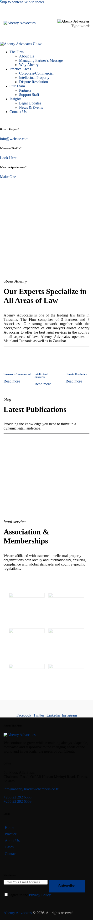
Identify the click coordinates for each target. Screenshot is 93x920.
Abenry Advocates (18, 913)
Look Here (8, 158)
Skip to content (11, 2)
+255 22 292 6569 (17, 801)
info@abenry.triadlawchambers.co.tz (31, 789)
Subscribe (66, 886)
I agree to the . (30, 895)
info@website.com (14, 139)
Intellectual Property (41, 375)
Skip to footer (34, 2)
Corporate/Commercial (17, 374)
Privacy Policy (40, 895)
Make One (8, 177)
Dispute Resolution (76, 374)
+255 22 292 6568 (17, 797)
